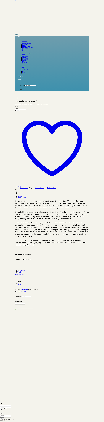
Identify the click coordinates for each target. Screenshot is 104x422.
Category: (31, 188)
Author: (17, 188)
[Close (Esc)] (4, 420)
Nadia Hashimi (24, 188)
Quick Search (22, 85)
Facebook (19, 283)
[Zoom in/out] (0, 420)
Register (1, 418)
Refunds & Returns (18, 305)
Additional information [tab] (21, 197)
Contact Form (25, 289)
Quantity (16, 108)
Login (1, 409)
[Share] (2, 420)
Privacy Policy (25, 305)
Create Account (21, 274)
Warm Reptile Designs (22, 291)
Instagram (19, 284)
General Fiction (39, 188)
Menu (16, 34)
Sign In (16, 274)
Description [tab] (19, 196)
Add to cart (17, 110)
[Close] (0, 401)
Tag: (45, 188)
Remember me (4, 408)
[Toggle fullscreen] (1, 420)
